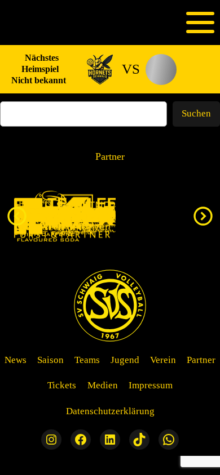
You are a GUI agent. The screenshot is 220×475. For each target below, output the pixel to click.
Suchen (196, 113)
